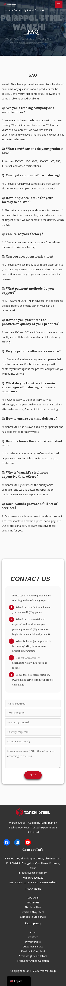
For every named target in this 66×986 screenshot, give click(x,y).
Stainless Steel (33, 907)
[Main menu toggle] (58, 4)
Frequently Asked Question (33, 960)
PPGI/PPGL (33, 902)
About (33, 932)
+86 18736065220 (33, 877)
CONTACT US (30, 578)
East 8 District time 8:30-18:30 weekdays (33, 882)
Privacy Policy (33, 941)
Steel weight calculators (33, 956)
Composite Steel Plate (33, 916)
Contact (33, 937)
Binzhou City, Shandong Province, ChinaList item (33, 858)
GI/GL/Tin (33, 897)
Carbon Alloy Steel (33, 912)
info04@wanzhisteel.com (33, 872)
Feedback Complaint (33, 951)
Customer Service (33, 946)
